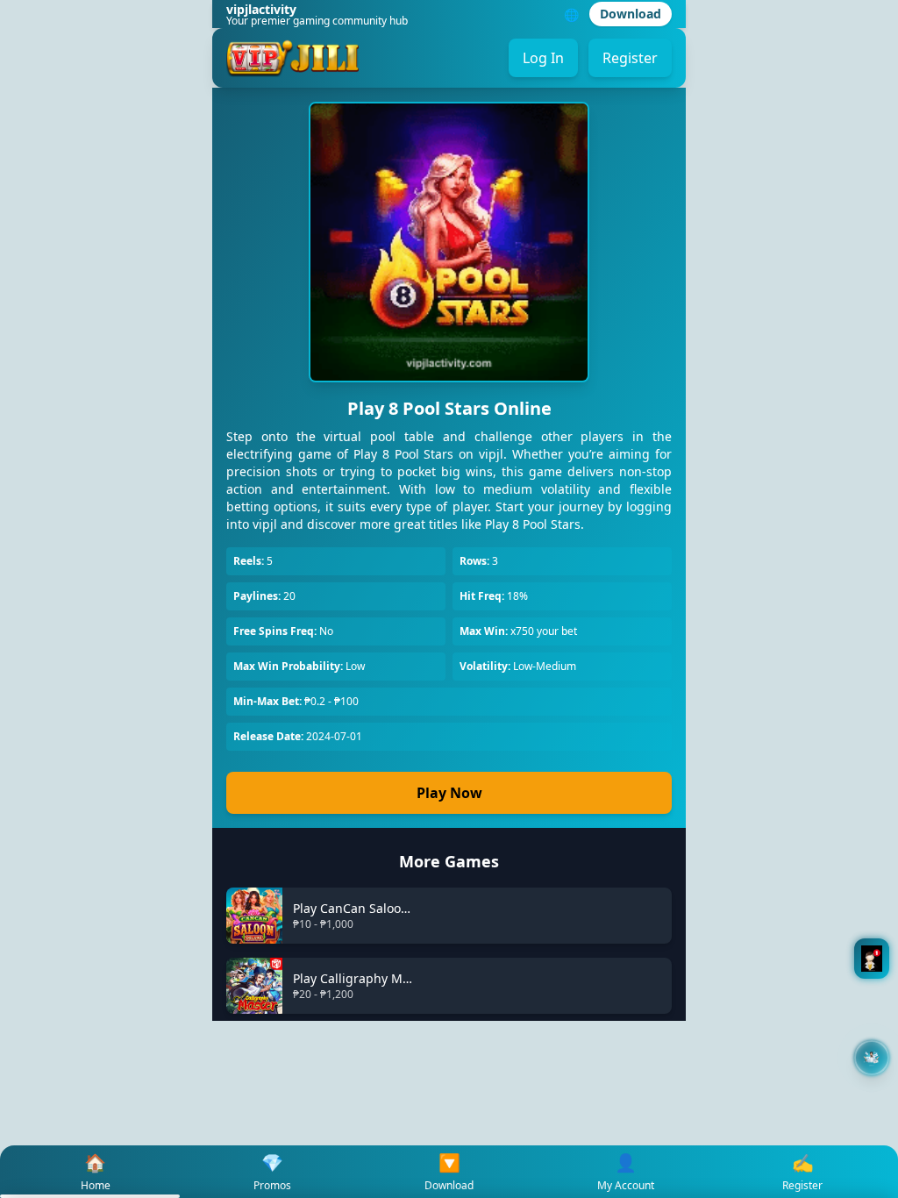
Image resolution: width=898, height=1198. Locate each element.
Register (630, 58)
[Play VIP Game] (871, 1057)
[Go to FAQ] (871, 958)
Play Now (449, 792)
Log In (543, 58)
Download (630, 13)
